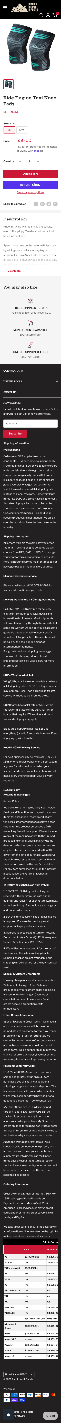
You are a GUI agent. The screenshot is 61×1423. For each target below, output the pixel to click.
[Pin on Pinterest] (42, 203)
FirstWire (20, 1415)
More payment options (30, 192)
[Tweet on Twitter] (48, 203)
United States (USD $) (16, 1374)
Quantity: (9, 161)
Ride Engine (11, 111)
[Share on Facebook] (36, 203)
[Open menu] (5, 7)
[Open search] (41, 15)
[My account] (48, 15)
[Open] (8, 1414)
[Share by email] (55, 203)
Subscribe (15, 433)
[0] (55, 15)
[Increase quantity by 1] (38, 161)
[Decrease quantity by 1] (20, 161)
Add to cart (30, 173)
